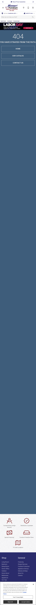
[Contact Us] (28, 8)
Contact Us (18, 63)
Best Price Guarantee (19, 2)
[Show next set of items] (33, 2)
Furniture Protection (24, 566)
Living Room (5, 562)
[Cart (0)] (33, 8)
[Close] (33, 584)
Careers (20, 575)
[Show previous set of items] (3, 2)
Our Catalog (18, 56)
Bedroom (4, 564)
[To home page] (11, 7)
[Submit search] (33, 17)
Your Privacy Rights (18, 597)
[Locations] (24, 8)
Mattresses (5, 575)
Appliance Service (23, 568)
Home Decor (5, 573)
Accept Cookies (26, 602)
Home (18, 49)
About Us (20, 573)
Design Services (22, 564)
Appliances (5, 577)
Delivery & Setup (23, 571)
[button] (3, 8)
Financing (21, 562)
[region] (18, 593)
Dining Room (5, 566)
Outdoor (4, 571)
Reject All (10, 602)
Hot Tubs (4, 580)
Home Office (5, 568)
